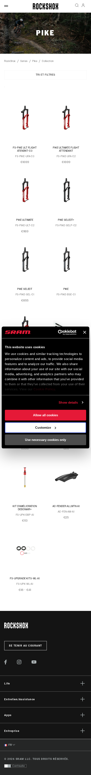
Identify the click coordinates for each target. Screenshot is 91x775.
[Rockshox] (45, 6)
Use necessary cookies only (45, 440)
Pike (34, 61)
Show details (68, 402)
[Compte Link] (83, 6)
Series (24, 61)
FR (10, 744)
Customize (43, 427)
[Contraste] (7, 765)
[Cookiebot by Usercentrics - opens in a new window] (58, 332)
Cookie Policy (44, 389)
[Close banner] (84, 332)
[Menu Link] (6, 6)
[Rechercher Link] (77, 6)
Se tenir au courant (25, 645)
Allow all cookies (45, 415)
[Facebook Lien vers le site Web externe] (5, 663)
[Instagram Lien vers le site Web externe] (19, 663)
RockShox (10, 61)
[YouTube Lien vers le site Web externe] (34, 662)
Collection (48, 61)
